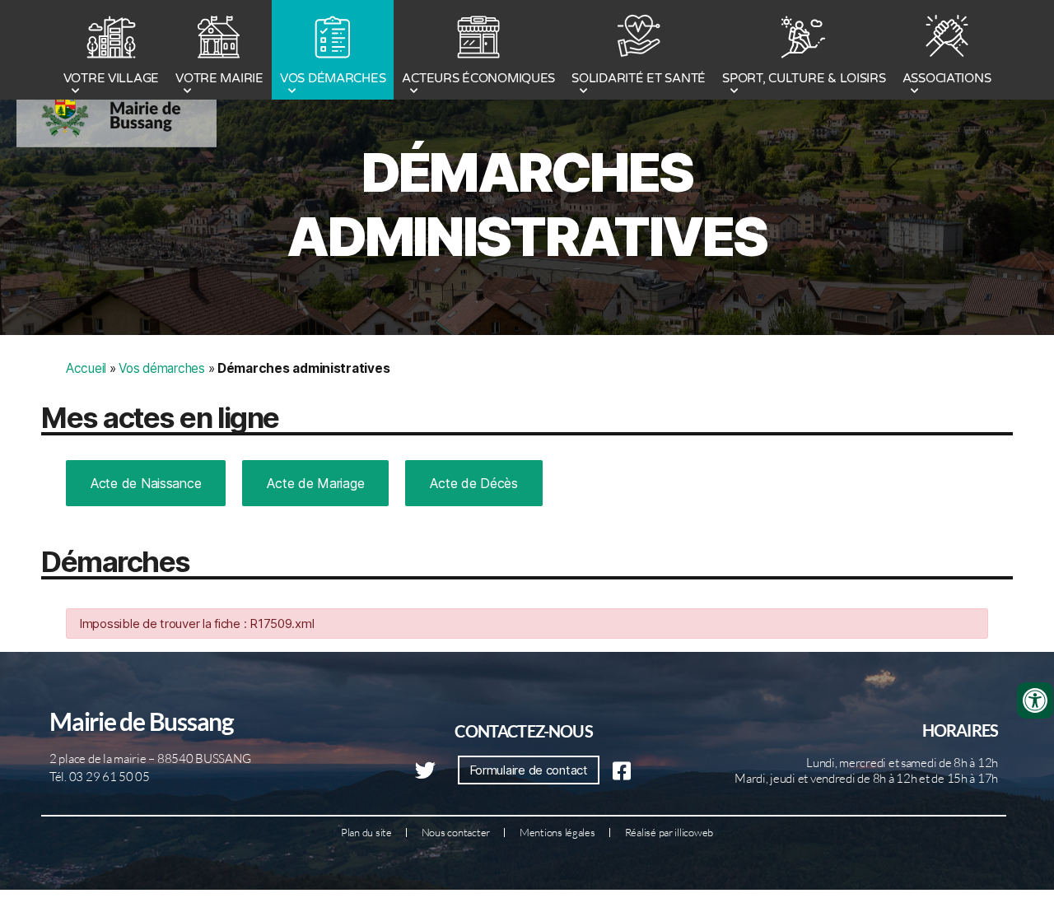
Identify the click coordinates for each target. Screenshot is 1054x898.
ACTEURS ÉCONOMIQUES (478, 78)
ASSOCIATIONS (946, 78)
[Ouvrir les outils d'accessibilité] (1035, 700)
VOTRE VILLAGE (111, 78)
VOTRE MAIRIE (219, 78)
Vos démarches (162, 368)
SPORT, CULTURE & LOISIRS (804, 78)
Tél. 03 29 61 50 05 (99, 776)
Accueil (86, 368)
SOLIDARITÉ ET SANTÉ (638, 78)
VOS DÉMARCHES (333, 78)
